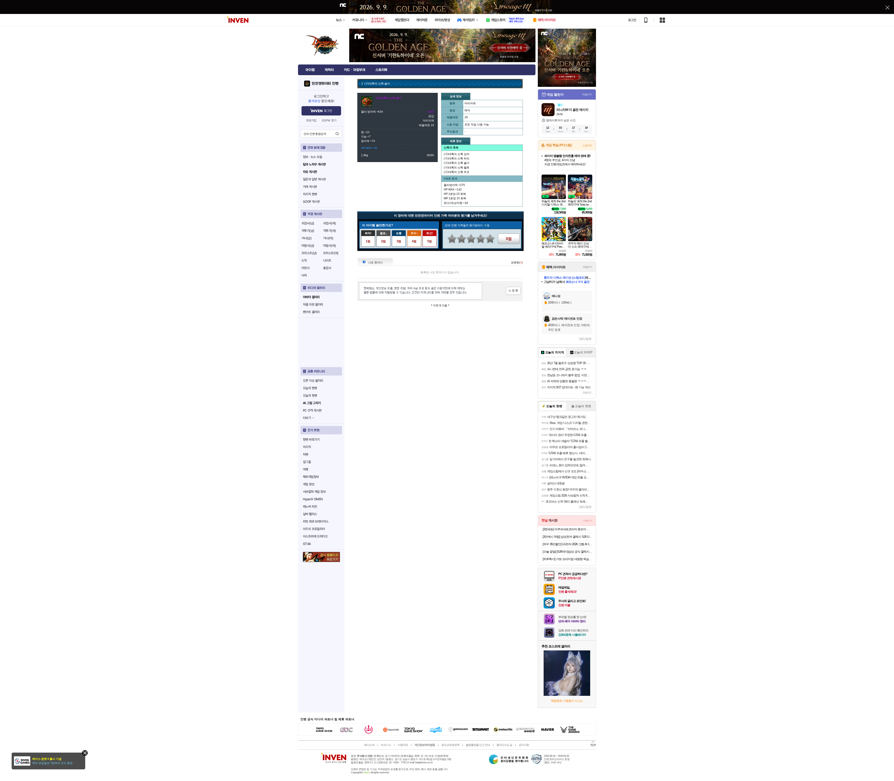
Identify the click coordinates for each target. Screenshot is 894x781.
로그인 (632, 20)
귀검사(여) (329, 223)
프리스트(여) (331, 253)
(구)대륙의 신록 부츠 (456, 172)
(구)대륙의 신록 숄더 (456, 163)
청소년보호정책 (450, 745)
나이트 (327, 260)
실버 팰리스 (310, 514)
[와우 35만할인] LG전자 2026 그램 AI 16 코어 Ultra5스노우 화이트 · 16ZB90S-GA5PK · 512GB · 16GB (567, 544)
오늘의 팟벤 (310, 395)
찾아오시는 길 (504, 745)
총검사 (327, 268)
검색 (337, 133)
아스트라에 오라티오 (315, 536)
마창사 (305, 268)
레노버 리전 (310, 506)
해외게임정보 (311, 477)
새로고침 (584, 339)
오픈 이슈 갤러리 (313, 380)
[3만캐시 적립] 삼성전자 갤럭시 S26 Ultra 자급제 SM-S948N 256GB (567, 536)
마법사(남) (307, 245)
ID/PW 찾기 (329, 120)
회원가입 (311, 120)
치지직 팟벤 (310, 194)
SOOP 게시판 (311, 201)
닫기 (85, 753)
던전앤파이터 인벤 (325, 83)
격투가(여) (329, 231)
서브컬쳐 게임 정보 (314, 492)
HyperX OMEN (312, 499)
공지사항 (524, 745)
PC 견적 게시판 (312, 410)
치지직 (307, 447)
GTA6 (307, 544)
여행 (305, 469)
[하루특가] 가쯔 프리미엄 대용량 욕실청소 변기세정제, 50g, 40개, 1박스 (567, 559)
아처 (304, 275)
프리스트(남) (309, 253)
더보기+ (587, 94)
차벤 (305, 454)
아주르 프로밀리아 (314, 529)
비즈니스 (386, 745)
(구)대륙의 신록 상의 (456, 154)
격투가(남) (307, 231)
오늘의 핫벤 (310, 388)
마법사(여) (329, 245)
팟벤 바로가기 (311, 439)
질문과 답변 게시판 (314, 179)
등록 (513, 291)
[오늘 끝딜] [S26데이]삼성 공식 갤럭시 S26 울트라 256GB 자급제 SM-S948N (567, 551)
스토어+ (587, 145)
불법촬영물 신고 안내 (478, 745)
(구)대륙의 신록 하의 (456, 158)
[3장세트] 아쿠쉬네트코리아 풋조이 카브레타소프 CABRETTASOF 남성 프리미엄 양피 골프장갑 (567, 529)
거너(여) (328, 238)
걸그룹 (307, 462)
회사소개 (369, 745)
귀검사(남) (307, 223)
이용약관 (403, 745)
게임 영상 (308, 484)
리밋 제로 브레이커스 (315, 521)
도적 (304, 260)
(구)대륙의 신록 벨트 (456, 167)
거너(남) (306, 238)
